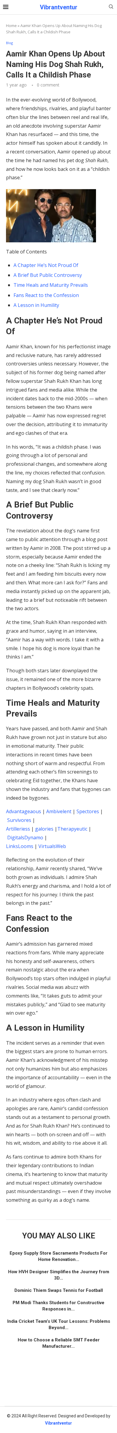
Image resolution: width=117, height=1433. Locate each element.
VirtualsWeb (52, 846)
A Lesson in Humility (36, 305)
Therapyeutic (72, 829)
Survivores (19, 820)
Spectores (87, 811)
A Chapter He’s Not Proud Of (46, 265)
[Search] (111, 7)
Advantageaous (23, 811)
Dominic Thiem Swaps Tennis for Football (58, 1290)
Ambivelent (58, 811)
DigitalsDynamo (25, 837)
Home (11, 25)
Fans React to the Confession (46, 295)
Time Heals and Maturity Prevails (51, 285)
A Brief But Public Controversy (48, 275)
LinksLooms (19, 846)
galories (44, 829)
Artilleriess (18, 829)
